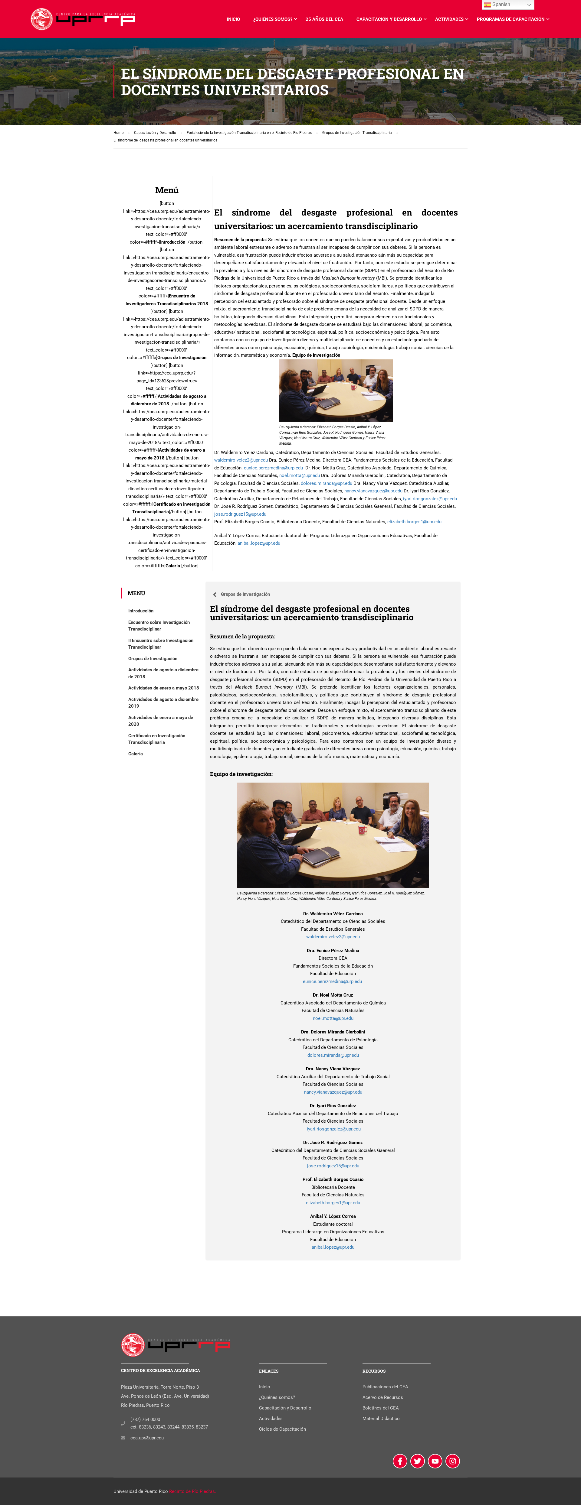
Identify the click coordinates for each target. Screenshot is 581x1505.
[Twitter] (417, 1461)
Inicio (233, 19)
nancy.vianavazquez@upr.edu (373, 491)
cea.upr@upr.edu (147, 1438)
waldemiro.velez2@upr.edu (241, 460)
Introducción (140, 611)
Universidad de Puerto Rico (140, 1491)
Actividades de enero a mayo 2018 (163, 688)
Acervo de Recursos (383, 1397)
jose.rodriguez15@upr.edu (240, 514)
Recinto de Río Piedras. (192, 1491)
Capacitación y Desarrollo (389, 19)
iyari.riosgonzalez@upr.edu (429, 498)
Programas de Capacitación (511, 19)
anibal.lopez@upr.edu (259, 543)
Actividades (449, 19)
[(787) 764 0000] (123, 1423)
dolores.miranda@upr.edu (326, 483)
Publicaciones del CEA (385, 1387)
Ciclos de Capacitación (282, 1429)
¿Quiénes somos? (272, 19)
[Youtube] (435, 1461)
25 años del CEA (324, 19)
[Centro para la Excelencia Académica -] (83, 22)
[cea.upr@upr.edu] (123, 1438)
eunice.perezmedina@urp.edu (274, 468)
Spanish (500, 4)
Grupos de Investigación (152, 658)
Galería (135, 754)
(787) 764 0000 (145, 1419)
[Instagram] (452, 1461)
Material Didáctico (381, 1418)
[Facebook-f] (400, 1461)
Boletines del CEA (381, 1408)
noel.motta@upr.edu (299, 475)
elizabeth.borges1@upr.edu (414, 521)
